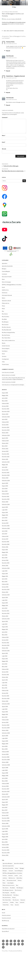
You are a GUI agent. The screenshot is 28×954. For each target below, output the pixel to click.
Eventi (3, 287)
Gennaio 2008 (5, 786)
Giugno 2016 (5, 549)
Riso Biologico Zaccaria (8, 890)
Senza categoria (5, 348)
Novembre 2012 (5, 645)
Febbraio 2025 (5, 422)
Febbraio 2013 (5, 637)
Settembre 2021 (6, 462)
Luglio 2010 (4, 709)
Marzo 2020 (4, 491)
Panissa (19, 880)
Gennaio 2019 (5, 523)
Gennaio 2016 (5, 560)
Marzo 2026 (4, 400)
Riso (5, 30)
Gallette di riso (5, 290)
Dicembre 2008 (5, 757)
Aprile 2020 (4, 488)
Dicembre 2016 (5, 541)
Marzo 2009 (5, 749)
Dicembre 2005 (5, 850)
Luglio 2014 (4, 600)
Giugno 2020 (5, 486)
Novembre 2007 (6, 791)
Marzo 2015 (4, 581)
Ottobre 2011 (5, 677)
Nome (3, 135)
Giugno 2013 (5, 626)
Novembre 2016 (5, 544)
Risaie (3, 308)
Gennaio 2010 (5, 722)
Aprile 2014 (4, 608)
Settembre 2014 (6, 594)
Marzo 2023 (4, 446)
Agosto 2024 (5, 438)
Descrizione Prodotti (6, 276)
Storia (3, 353)
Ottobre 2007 (5, 794)
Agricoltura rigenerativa (8, 865)
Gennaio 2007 (5, 815)
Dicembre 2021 (5, 454)
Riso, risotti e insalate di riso (15, 30)
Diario (3, 279)
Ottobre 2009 (5, 730)
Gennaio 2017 (5, 539)
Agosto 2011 (5, 680)
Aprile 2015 (4, 579)
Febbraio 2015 (5, 584)
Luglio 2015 (4, 571)
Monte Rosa (19, 878)
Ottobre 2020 (5, 478)
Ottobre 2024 (5, 432)
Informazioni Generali (7, 295)
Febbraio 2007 (5, 812)
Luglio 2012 (4, 656)
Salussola (22, 900)
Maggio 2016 (5, 552)
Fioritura (5, 875)
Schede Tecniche (6, 345)
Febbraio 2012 (5, 669)
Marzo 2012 (4, 666)
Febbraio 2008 (5, 783)
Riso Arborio (5, 314)
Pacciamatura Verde (11, 880)
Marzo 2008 (5, 781)
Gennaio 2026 (5, 406)
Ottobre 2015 (5, 565)
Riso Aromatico (5, 316)
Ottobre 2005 (5, 855)
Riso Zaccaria (16, 900)
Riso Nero (13, 892)
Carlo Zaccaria (13, 11)
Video (3, 361)
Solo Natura (4, 351)
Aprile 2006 (4, 839)
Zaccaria (7, 2)
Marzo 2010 (4, 717)
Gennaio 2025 (5, 424)
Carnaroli (11, 870)
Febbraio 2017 (5, 536)
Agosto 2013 (5, 621)
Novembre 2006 (6, 820)
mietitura (5, 878)
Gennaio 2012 (5, 672)
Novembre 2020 (6, 475)
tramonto (22, 902)
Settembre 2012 (6, 650)
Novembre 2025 (6, 411)
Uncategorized (5, 359)
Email (3, 142)
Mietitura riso (12, 878)
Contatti (12, 372)
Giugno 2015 (5, 573)
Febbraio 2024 (5, 440)
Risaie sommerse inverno (8, 885)
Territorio (4, 356)
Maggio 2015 (5, 576)
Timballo (12, 902)
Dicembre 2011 (5, 674)
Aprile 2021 (4, 467)
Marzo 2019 (4, 520)
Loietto (16, 875)
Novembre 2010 (5, 698)
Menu (14, 7)
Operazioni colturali (6, 300)
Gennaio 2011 (5, 693)
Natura (3, 298)
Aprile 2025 (4, 419)
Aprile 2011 (4, 685)
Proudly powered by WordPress (15, 950)
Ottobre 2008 (5, 762)
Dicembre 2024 (5, 427)
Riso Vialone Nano (6, 337)
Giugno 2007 (5, 802)
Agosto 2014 (5, 597)
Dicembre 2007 (5, 788)
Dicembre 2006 (5, 818)
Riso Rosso (16, 895)
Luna (20, 875)
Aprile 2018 (4, 531)
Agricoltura (4, 263)
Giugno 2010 (5, 711)
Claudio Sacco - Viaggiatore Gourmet (15, 76)
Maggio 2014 (5, 605)
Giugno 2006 (5, 834)
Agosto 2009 (5, 735)
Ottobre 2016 (5, 547)
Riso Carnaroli (5, 324)
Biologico (4, 268)
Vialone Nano (6, 904)
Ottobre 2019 (5, 501)
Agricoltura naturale (18, 863)
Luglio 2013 (4, 624)
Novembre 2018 (5, 525)
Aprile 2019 (4, 517)
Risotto (3, 343)
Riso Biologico (5, 322)
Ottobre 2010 (5, 701)
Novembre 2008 (6, 759)
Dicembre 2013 (5, 610)
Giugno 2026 (5, 392)
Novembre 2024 (6, 430)
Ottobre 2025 (5, 414)
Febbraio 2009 (5, 751)
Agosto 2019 (5, 507)
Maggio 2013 (5, 629)
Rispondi (8, 50)
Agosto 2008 (5, 767)
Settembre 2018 (6, 528)
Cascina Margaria (6, 271)
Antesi (16, 868)
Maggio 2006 (5, 836)
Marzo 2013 (4, 634)
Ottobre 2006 (5, 823)
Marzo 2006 (5, 842)
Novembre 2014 (5, 589)
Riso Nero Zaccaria (6, 327)
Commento (5, 117)
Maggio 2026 (5, 395)
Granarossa (4, 292)
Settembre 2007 (6, 796)
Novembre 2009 (6, 727)
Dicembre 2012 (5, 642)
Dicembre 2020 (5, 472)
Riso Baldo (4, 319)
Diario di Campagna (6, 282)
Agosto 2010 (5, 706)
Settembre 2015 (6, 568)
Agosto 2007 (5, 799)
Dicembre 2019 (5, 496)
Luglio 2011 (4, 682)
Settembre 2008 (6, 765)
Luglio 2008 (5, 770)
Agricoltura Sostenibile (7, 266)
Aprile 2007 (4, 807)
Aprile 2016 (4, 555)
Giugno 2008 (5, 773)
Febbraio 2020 (5, 493)
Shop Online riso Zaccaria (8, 928)
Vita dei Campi (5, 364)
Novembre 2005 (6, 852)
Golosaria (10, 875)
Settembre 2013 (6, 618)
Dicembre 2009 (5, 725)
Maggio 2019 (5, 515)
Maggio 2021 (5, 464)
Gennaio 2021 (5, 470)
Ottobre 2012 (5, 648)
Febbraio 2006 (5, 844)
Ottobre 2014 (5, 592)
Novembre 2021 (5, 456)
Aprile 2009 (4, 746)
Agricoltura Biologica (7, 863)
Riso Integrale (6, 892)
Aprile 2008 (4, 778)
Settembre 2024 (6, 435)
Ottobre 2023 (5, 443)
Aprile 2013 (4, 632)
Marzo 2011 (4, 687)
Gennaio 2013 (5, 640)
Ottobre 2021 (5, 459)
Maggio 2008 (5, 775)
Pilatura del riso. (5, 303)
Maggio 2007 (5, 804)
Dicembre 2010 (5, 695)
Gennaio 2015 (5, 587)
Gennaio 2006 (5, 847)
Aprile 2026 (4, 398)
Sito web (4, 148)
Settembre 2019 (6, 504)
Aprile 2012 (4, 664)
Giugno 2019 (5, 512)
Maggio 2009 (5, 743)
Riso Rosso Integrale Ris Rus (8, 332)
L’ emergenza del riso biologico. (17, 384)
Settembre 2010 (6, 703)
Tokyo (16, 902)
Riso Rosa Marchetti (6, 329)
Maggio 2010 (5, 714)
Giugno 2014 (5, 602)
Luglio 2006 (5, 831)
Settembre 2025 (6, 416)
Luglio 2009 (5, 738)
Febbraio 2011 (5, 690)
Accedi (3, 912)
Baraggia (22, 868)
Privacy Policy (5, 950)
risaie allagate (10, 883)
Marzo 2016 (4, 557)
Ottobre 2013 (5, 616)
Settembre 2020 (6, 480)
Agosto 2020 (5, 483)
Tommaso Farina (10, 41)
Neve (4, 880)
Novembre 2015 (5, 563)
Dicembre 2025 (5, 408)
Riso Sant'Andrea (6, 335)
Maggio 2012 (5, 661)
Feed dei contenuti (6, 915)
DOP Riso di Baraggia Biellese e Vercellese (11, 284)
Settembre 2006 (6, 826)
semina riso (5, 902)
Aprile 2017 (4, 533)
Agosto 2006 (5, 828)
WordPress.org (5, 920)
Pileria (3, 306)
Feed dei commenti (6, 918)
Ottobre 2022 (5, 448)
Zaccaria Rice (5, 931)
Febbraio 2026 (5, 403)
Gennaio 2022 (5, 451)
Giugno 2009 (5, 741)
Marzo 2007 (4, 810)
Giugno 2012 (5, 658)
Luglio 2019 (4, 509)
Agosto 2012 (5, 653)
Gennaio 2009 (5, 754)
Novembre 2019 (5, 499)
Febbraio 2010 (5, 719)
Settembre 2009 (6, 733)
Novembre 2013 (5, 613)
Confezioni (4, 274)
